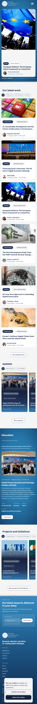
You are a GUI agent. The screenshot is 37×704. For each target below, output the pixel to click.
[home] (10, 3)
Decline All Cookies (18, 692)
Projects (4, 651)
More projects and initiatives (18, 584)
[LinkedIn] (4, 680)
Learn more (7, 513)
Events (4, 669)
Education (5, 667)
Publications (5, 646)
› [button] (32, 463)
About (4, 661)
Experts (4, 664)
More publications (18, 355)
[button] (32, 3)
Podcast (4, 654)
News (3, 672)
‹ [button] (4, 463)
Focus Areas (5, 649)
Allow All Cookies (18, 697)
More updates (18, 420)
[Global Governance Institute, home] (18, 630)
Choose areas (27, 616)
